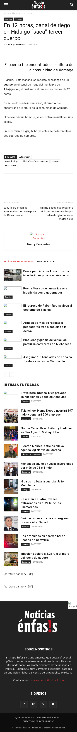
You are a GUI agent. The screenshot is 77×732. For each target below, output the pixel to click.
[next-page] (11, 374)
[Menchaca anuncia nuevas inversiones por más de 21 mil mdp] (11, 469)
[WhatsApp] (31, 185)
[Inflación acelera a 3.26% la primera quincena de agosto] (11, 559)
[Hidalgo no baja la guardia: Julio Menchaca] (11, 486)
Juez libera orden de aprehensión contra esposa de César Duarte (20, 211)
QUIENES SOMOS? (24, 717)
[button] (5, 5)
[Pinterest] (23, 185)
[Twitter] (15, 185)
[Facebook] (7, 185)
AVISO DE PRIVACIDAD (48, 717)
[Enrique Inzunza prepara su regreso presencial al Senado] (11, 523)
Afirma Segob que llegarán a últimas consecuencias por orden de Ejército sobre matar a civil (56, 213)
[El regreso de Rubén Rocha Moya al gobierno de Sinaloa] (12, 310)
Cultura (25, 436)
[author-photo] (38, 238)
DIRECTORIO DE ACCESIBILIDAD (38, 721)
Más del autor (46, 261)
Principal (25, 526)
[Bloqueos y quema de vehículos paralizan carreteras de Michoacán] (12, 344)
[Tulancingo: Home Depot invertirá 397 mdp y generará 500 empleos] (11, 416)
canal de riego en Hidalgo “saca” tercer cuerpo (26, 161)
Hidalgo (25, 489)
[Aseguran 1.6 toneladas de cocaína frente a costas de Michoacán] (12, 361)
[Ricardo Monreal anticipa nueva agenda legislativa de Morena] (11, 451)
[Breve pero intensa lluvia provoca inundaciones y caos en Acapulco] (12, 275)
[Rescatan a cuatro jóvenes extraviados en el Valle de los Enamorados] (11, 504)
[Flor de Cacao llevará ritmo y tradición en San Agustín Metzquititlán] (11, 433)
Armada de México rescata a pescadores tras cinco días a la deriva (44, 327)
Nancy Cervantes (16, 44)
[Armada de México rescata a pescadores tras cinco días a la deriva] (12, 327)
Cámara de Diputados (31, 454)
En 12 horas (10, 165)
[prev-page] (6, 374)
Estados (28, 13)
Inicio (6, 13)
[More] (49, 52)
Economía (26, 419)
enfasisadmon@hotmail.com (47, 680)
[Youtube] (53, 704)
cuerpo (55, 161)
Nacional (16, 13)
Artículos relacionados (18, 261)
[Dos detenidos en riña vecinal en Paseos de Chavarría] (11, 541)
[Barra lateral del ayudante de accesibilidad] (72, 605)
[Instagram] (33, 704)
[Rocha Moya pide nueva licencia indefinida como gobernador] (12, 292)
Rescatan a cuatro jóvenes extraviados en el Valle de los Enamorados (41, 503)
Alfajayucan (24, 156)
